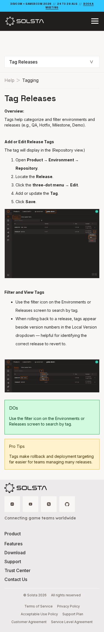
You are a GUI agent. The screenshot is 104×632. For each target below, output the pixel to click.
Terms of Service (38, 606)
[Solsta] (25, 21)
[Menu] (94, 21)
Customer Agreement (29, 622)
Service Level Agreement (72, 622)
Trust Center (17, 570)
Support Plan (72, 614)
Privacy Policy (68, 606)
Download (15, 552)
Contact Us (15, 579)
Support (12, 561)
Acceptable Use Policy (39, 614)
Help (9, 80)
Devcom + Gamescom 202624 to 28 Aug (52, 5)
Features (13, 543)
